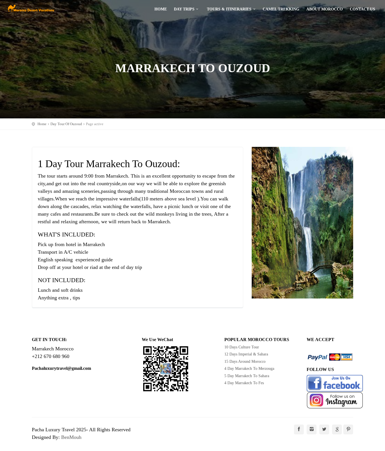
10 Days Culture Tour (241, 347)
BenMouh (71, 437)
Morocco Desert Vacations (31, 8)
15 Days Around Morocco (244, 361)
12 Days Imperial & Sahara (246, 354)
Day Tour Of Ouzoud (66, 124)
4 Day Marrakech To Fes (244, 383)
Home (42, 124)
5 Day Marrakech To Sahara (246, 376)
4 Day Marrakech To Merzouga (249, 368)
